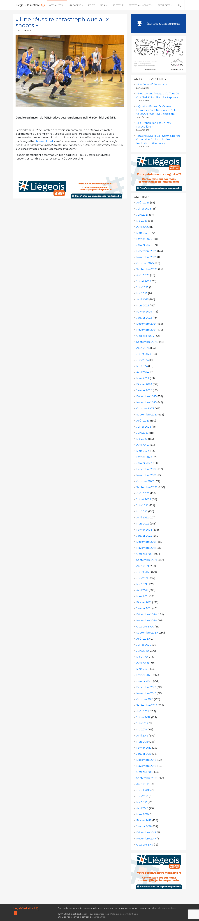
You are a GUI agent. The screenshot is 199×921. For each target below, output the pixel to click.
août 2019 (142, 711)
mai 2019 (141, 729)
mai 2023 (142, 438)
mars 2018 (142, 814)
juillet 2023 (143, 426)
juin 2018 (142, 796)
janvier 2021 (144, 608)
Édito (91, 5)
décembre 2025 (146, 251)
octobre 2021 (144, 553)
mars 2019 (142, 741)
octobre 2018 (144, 772)
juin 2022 (142, 505)
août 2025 (142, 275)
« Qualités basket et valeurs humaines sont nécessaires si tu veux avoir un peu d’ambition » (156, 110)
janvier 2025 (144, 317)
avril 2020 (142, 662)
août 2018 (142, 784)
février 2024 (144, 384)
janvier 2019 (144, 753)
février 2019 (143, 747)
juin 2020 (142, 650)
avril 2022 (142, 517)
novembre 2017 (146, 838)
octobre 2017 (144, 844)
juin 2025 (142, 287)
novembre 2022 (146, 475)
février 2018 (144, 820)
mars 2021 (142, 596)
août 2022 (143, 493)
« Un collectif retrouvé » (151, 84)
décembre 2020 (146, 614)
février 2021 (143, 602)
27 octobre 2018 (24, 30)
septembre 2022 (147, 487)
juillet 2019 (143, 717)
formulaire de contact (164, 908)
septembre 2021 (146, 560)
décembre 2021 (146, 541)
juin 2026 (142, 214)
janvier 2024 (144, 390)
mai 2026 (141, 220)
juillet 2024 (143, 354)
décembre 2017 (146, 832)
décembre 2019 (146, 687)
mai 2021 (141, 584)
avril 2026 (142, 226)
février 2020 (144, 675)
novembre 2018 (146, 765)
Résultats (164, 5)
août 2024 (143, 348)
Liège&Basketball (28, 5)
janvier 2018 (144, 826)
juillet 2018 (143, 790)
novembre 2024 (146, 329)
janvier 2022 (144, 535)
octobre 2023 (145, 408)
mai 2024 (142, 366)
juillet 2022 (143, 499)
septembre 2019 (146, 705)
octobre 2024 (145, 335)
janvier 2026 (144, 245)
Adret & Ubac (99, 917)
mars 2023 (142, 450)
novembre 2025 (146, 257)
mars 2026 (142, 232)
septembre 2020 (147, 632)
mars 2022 (142, 523)
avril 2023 (142, 444)
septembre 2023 (147, 414)
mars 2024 (142, 378)
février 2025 (144, 311)
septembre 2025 (146, 269)
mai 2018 (141, 802)
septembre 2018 (146, 778)
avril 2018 (142, 808)
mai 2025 (141, 293)
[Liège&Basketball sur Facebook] (15, 913)
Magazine (75, 5)
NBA (102, 5)
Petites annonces (140, 5)
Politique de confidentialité (124, 914)
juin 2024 (142, 360)
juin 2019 (142, 723)
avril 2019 (142, 735)
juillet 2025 (143, 281)
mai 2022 (142, 511)
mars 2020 (142, 669)
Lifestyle (118, 5)
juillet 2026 (143, 208)
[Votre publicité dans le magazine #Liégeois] (70, 187)
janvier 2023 (144, 463)
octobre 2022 (145, 481)
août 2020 (143, 638)
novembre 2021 (146, 547)
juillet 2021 (143, 572)
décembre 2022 (146, 469)
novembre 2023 (146, 402)
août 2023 (143, 420)
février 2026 (144, 238)
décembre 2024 (146, 323)
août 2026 (142, 202)
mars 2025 (142, 305)
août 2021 (142, 566)
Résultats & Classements (162, 23)
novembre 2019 (146, 693)
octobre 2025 (145, 263)
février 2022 (144, 529)
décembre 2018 (146, 759)
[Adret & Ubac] (159, 54)
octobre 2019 (144, 699)
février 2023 (144, 457)
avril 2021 (142, 590)
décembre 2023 (146, 396)
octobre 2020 (145, 626)
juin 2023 (142, 432)
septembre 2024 (147, 341)
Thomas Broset (43, 141)
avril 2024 (142, 372)
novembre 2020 (146, 620)
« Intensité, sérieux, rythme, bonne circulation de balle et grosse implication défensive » (158, 139)
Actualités (56, 5)
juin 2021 (142, 578)
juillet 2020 (143, 644)
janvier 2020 (144, 681)
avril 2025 (142, 299)
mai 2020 (142, 656)
